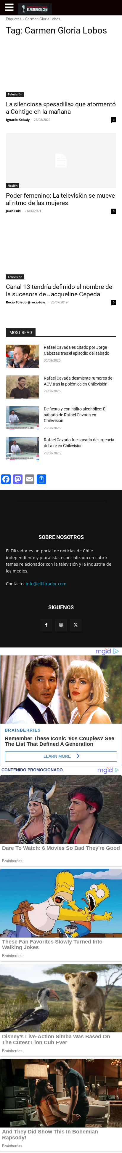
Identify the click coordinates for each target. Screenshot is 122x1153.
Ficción (12, 185)
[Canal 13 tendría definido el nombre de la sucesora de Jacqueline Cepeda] (61, 251)
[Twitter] (75, 625)
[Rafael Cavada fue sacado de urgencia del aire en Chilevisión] (22, 448)
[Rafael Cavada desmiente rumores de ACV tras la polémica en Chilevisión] (22, 387)
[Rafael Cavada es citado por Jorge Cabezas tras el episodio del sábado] (22, 356)
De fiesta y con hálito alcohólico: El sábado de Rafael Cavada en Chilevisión (75, 415)
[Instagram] (61, 625)
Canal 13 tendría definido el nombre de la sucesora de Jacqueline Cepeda (59, 290)
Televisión (15, 94)
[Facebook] (46, 625)
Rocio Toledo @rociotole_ (26, 302)
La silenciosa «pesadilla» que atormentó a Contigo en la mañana (61, 108)
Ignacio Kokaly (18, 119)
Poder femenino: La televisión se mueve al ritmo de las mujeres (60, 199)
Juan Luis (13, 211)
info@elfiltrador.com (46, 583)
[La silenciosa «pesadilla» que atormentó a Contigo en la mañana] (61, 69)
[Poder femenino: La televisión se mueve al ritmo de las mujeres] (61, 160)
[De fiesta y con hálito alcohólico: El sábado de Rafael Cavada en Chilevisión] (22, 417)
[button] (10, 7)
